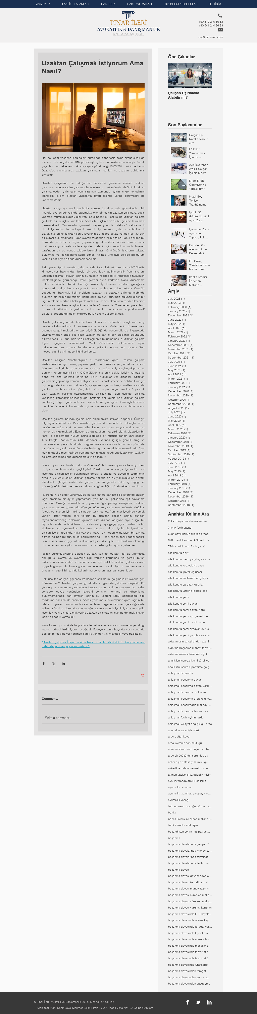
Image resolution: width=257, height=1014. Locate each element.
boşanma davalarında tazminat (188, 857)
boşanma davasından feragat (187, 971)
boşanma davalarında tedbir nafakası (190, 863)
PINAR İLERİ (128, 22)
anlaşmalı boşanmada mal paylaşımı (190, 705)
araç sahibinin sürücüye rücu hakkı (190, 749)
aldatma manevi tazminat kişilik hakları (190, 654)
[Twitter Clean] (198, 1002)
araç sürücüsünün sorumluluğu (188, 755)
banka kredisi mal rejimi (183, 825)
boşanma (174, 838)
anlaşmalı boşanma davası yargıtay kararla (190, 686)
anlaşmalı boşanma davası (185, 679)
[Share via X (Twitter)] (53, 663)
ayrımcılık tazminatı (180, 787)
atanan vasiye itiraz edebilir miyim (189, 774)
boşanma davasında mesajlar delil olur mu (190, 945)
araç (209, 724)
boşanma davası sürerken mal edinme (190, 895)
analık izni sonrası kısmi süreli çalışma (190, 660)
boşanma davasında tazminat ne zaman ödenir (190, 952)
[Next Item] (206, 75)
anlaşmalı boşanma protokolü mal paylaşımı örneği (190, 698)
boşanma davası (178, 869)
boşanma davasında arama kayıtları (190, 920)
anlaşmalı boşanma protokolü (187, 692)
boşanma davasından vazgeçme (189, 983)
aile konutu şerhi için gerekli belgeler (190, 616)
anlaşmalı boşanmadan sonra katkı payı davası (190, 711)
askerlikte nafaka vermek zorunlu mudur (190, 768)
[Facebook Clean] (187, 1002)
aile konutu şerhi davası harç (186, 610)
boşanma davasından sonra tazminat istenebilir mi (190, 977)
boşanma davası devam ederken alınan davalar (190, 876)
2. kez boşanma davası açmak (187, 521)
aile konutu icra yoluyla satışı (186, 565)
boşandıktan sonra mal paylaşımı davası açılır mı (190, 831)
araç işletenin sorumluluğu (185, 743)
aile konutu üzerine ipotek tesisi (188, 591)
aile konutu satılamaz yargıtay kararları (190, 578)
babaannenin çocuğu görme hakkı (190, 806)
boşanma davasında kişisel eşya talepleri (190, 933)
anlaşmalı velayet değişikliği (186, 724)
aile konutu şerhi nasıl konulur (187, 622)
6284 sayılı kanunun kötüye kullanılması (190, 540)
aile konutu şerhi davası (183, 603)
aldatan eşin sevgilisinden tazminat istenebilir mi (190, 641)
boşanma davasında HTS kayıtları (189, 914)
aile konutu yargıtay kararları (186, 584)
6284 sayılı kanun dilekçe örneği (188, 534)
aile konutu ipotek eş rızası (185, 572)
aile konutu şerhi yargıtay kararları (189, 635)
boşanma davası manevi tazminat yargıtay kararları (190, 888)
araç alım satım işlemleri (183, 730)
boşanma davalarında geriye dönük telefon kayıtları (190, 844)
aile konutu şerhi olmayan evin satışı (190, 629)
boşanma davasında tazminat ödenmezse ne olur (190, 958)
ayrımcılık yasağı (178, 800)
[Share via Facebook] (44, 663)
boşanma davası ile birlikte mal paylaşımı (190, 882)
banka (172, 812)
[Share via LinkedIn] (63, 663)
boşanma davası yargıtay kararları (190, 907)
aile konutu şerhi (178, 597)
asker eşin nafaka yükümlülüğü (188, 762)
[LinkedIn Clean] (209, 1002)
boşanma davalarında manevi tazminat (190, 850)
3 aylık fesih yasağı (180, 527)
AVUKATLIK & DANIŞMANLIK (128, 29)
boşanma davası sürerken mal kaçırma (190, 901)
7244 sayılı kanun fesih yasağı (187, 546)
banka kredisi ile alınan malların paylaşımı (190, 819)
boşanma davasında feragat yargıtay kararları (190, 926)
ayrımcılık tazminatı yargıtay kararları (190, 793)
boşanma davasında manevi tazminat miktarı (190, 939)
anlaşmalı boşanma (180, 673)
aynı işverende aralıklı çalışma (187, 781)
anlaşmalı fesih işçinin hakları (186, 717)
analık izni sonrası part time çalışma (190, 667)
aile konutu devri (178, 553)
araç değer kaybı (179, 736)
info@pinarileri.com (210, 37)
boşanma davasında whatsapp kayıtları (190, 964)
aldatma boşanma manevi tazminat (190, 648)
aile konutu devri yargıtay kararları (189, 559)
